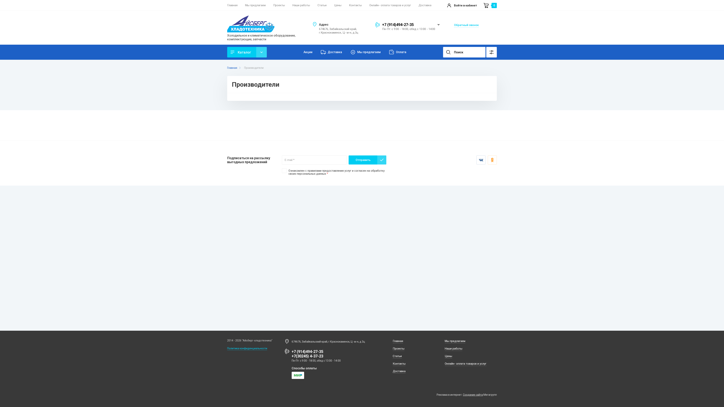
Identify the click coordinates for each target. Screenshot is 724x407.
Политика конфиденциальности (247, 348)
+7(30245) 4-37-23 (307, 356)
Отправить (363, 160)
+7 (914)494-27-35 (398, 24)
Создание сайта (473, 394)
